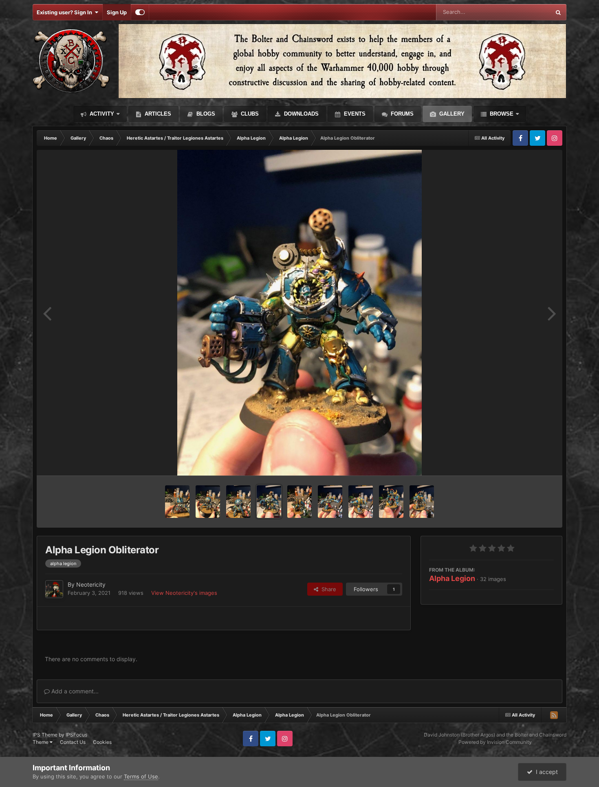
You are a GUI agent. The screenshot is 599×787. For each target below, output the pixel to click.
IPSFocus (76, 735)
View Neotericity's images (184, 593)
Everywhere (525, 12)
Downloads (300, 114)
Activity (101, 114)
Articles (157, 114)
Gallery (451, 114)
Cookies (102, 742)
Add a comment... (74, 691)
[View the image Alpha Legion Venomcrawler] (177, 501)
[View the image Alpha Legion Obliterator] (269, 501)
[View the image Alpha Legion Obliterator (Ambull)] (391, 501)
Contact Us (73, 742)
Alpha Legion (452, 578)
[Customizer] (140, 12)
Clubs (249, 114)
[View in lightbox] (299, 313)
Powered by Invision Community (495, 742)
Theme (41, 742)
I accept (545, 771)
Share (327, 589)
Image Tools (529, 461)
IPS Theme (45, 735)
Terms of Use (141, 776)
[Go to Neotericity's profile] (54, 589)
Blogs (205, 114)
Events (354, 114)
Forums (401, 114)
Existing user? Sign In (66, 12)
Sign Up (117, 12)
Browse (500, 114)
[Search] (558, 12)
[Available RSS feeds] (553, 715)
